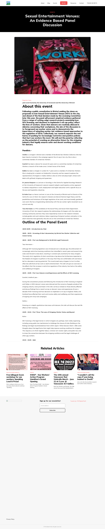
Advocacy (9, 372)
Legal (88, 372)
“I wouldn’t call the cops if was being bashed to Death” (85, 377)
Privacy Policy (10, 519)
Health (17, 372)
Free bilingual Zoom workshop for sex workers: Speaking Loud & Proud (15, 378)
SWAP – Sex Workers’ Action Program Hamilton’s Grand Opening (40, 378)
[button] (77, 3)
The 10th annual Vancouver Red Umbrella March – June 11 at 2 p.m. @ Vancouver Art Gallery (64, 379)
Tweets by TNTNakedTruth (78, 401)
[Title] (8, 3)
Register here (26, 100)
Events (52, 12)
